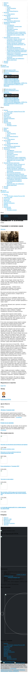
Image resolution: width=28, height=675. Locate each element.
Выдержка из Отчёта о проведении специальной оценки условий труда (16, 32)
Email (2, 385)
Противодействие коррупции (11, 37)
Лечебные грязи (8, 113)
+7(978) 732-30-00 (8, 576)
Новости (6, 2)
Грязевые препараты (9, 118)
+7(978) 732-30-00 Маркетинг (11, 81)
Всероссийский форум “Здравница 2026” (10, 466)
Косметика (6, 115)
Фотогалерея (7, 15)
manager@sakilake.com (14, 577)
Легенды (3, 229)
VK (5, 385)
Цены (5, 4)
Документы (7, 23)
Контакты (6, 12)
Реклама (6, 121)
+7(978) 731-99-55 (21, 574)
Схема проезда (11, 14)
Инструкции (10, 27)
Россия (8, 7)
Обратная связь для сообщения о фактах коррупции (15, 59)
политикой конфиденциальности (8, 669)
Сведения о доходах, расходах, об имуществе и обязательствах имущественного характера (16, 40)
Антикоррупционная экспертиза (15, 48)
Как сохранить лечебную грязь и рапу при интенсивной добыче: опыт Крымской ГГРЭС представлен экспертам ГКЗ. (13, 493)
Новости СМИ (8, 519)
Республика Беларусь (12, 11)
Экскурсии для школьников (7, 479)
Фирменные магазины (10, 22)
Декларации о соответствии (14, 26)
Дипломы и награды (12, 29)
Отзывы (6, 62)
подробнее (19, 417)
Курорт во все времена (7, 422)
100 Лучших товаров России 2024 (16, 111)
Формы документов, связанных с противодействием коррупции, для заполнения (16, 44)
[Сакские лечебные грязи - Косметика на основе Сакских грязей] (5, 66)
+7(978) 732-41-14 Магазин (11, 78)
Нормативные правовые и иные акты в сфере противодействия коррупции (17, 50)
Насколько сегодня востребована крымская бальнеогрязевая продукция (11, 452)
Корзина (9, 124)
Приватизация (10, 30)
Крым (8, 9)
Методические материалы (14, 47)
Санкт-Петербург (11, 8)
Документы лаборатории (13, 21)
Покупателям (7, 122)
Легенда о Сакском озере (8, 410)
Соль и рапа (7, 114)
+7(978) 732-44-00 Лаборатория (12, 83)
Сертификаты (10, 25)
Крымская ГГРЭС (6, 399)
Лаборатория (7, 19)
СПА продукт (7, 117)
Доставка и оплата (12, 125)
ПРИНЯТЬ (16, 671)
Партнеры (6, 5)
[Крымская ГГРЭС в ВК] (2, 614)
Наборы (6, 120)
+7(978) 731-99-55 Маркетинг (11, 80)
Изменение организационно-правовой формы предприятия (14, 444)
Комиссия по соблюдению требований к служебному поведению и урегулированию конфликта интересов (17, 55)
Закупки (6, 61)
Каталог (6, 110)
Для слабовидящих (12, 76)
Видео (8, 16)
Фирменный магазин (12, 18)
